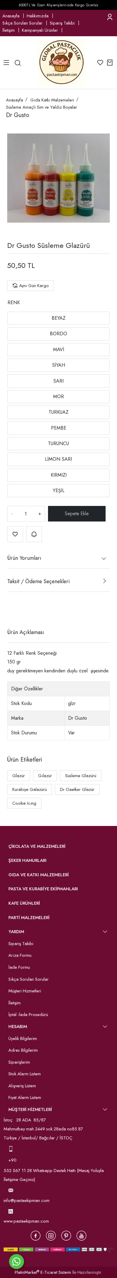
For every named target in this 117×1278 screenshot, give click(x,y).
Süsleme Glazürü (80, 775)
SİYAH (58, 365)
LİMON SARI (58, 459)
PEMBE (58, 428)
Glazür (18, 775)
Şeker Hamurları (27, 860)
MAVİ (58, 349)
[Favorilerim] (100, 62)
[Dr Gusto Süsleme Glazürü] (58, 178)
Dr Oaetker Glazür (77, 789)
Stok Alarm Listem (24, 1074)
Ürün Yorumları (24, 558)
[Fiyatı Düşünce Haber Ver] (34, 534)
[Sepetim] (110, 62)
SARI (58, 381)
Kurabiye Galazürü (29, 789)
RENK (14, 302)
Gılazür (45, 775)
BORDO (58, 333)
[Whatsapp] (16, 1261)
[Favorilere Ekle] (15, 534)
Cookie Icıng (24, 803)
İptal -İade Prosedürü (28, 1014)
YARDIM (16, 931)
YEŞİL (58, 490)
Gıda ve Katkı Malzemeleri (38, 874)
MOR (58, 396)
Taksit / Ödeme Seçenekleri (38, 581)
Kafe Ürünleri (24, 903)
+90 (13, 1160)
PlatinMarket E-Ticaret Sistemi (43, 1272)
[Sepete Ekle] (77, 513)
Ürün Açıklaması (25, 632)
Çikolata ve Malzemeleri (36, 846)
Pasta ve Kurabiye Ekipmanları (43, 889)
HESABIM (17, 1026)
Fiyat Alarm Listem (24, 1097)
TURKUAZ (58, 412)
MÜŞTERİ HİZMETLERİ (30, 1109)
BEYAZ (58, 318)
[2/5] (14, 610)
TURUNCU (58, 443)
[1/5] (11, 610)
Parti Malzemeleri (29, 917)
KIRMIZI (59, 475)
